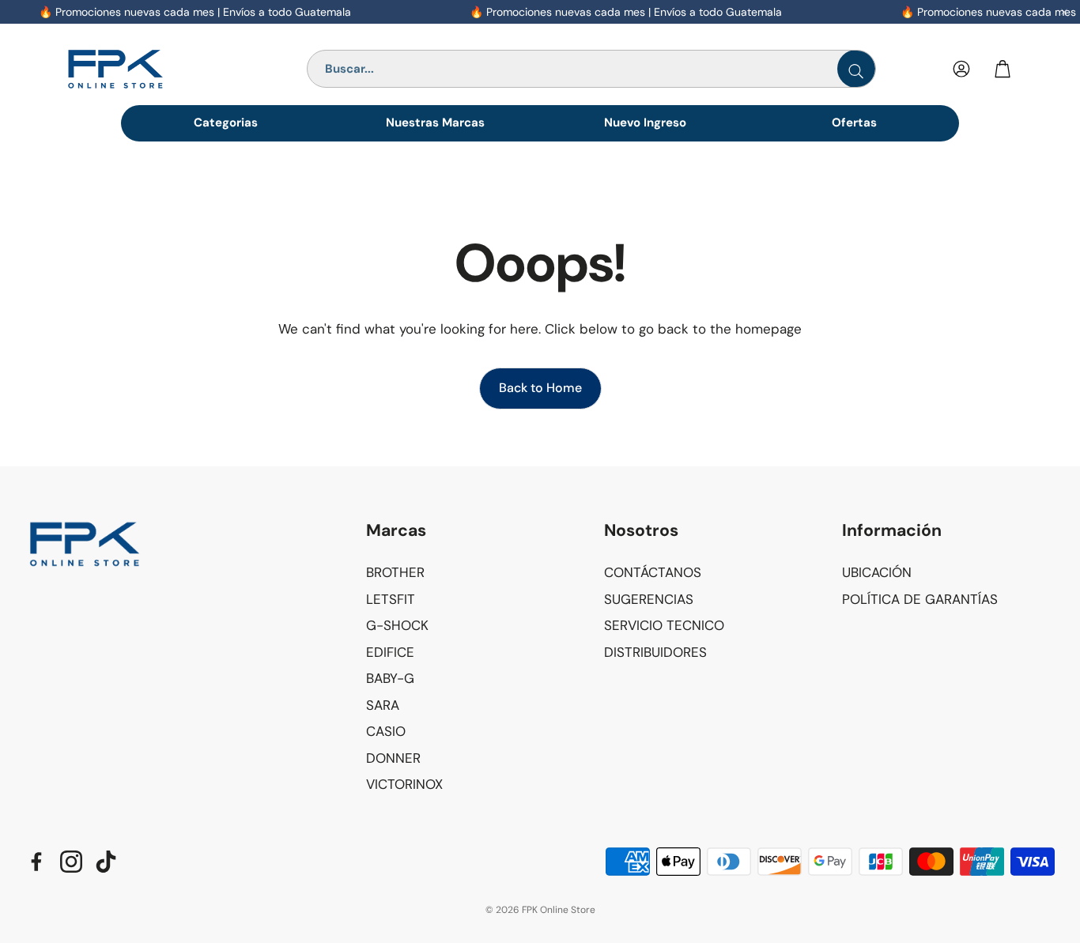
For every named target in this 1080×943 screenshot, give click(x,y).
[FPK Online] (151, 69)
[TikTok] (106, 862)
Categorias (226, 122)
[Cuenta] (961, 68)
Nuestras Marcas (435, 122)
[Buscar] (856, 69)
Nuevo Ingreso (645, 122)
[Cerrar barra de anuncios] (1064, 12)
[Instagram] (71, 862)
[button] (472, 531)
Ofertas (854, 122)
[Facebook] (36, 862)
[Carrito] (1002, 68)
